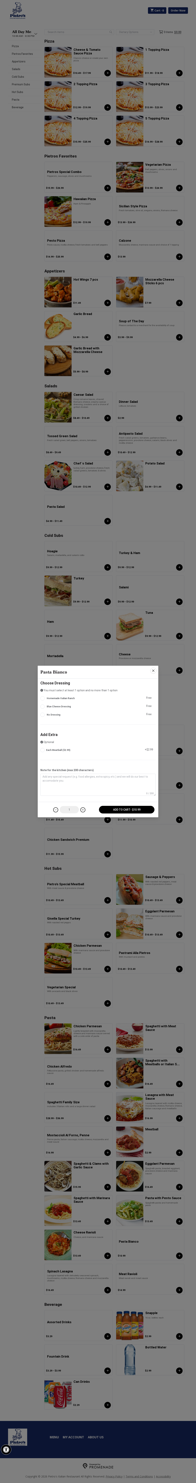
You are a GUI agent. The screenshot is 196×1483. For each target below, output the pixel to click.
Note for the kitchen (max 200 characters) (67, 770)
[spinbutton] (69, 809)
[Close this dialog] (153, 671)
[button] (6, 1449)
